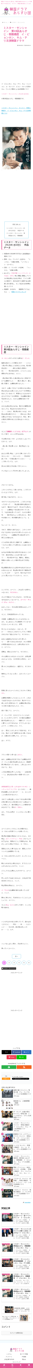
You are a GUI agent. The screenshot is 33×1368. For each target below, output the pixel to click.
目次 (14, 224)
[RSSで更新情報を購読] (24, 1067)
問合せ (24, 1359)
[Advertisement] (16, 64)
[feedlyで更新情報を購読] (8, 1067)
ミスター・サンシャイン (9, 968)
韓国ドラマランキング (18, 292)
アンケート (9, 1356)
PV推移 (24, 1356)
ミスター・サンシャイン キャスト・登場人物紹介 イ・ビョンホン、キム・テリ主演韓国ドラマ (16, 110)
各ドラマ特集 (24, 1354)
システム (9, 1354)
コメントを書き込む (16, 1333)
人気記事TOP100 (9, 1359)
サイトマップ (16, 1362)
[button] (29, 675)
